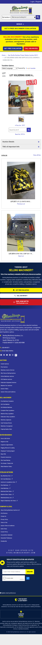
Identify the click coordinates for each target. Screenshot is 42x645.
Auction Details (8, 142)
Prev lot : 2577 (20, 125)
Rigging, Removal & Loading (7, 448)
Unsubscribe (4, 541)
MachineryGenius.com (6, 497)
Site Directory (4, 513)
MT (16, 355)
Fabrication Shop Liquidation (8, 416)
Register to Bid (4, 441)
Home (4, 55)
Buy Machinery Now (6, 476)
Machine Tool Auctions (6, 385)
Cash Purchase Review (6, 423)
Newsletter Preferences (6, 538)
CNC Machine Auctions (6, 379)
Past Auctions (4, 367)
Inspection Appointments (7, 445)
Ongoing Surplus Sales (6, 429)
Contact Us (3, 516)
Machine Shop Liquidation (7, 413)
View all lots (37, 155)
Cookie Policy (4, 532)
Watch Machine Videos (6, 466)
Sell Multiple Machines (6, 407)
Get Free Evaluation (12, 48)
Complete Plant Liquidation (7, 410)
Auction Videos (4, 388)
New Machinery (5, 485)
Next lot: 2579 (19, 134)
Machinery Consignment (6, 426)
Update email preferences (8, 593)
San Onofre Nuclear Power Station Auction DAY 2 (23, 55)
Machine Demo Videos (6, 494)
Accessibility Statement (6, 535)
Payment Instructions (6, 457)
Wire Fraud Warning (5, 460)
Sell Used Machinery (6, 479)
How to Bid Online (5, 438)
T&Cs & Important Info (10, 147)
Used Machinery (5, 488)
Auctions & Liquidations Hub (8, 482)
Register (39, 1)
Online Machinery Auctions (7, 376)
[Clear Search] (35, 17)
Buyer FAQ (3, 454)
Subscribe (30, 572)
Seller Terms (4, 529)
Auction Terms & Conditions (7, 525)
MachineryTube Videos (6, 491)
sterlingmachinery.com (21, 553)
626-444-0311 (6, 347)
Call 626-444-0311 (31, 48)
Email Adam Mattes (7, 351)
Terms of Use (4, 522)
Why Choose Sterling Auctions (8, 373)
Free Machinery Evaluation (7, 401)
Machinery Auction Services (7, 370)
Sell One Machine (5, 404)
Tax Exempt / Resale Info (7, 463)
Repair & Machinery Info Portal (8, 500)
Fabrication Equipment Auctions (8, 382)
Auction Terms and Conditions (8, 392)
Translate (32, 68)
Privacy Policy (4, 519)
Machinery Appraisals (6, 420)
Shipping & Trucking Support (8, 451)
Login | (32, 1)
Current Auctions (5, 364)
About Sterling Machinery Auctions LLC (10, 510)
